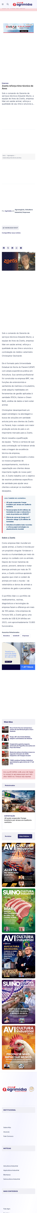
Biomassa (6, 1175)
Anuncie (6, 1132)
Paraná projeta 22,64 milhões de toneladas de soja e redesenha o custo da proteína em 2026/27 (18, 512)
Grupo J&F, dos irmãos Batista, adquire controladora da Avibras (21, 737)
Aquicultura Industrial (11, 1170)
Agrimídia (8, 211)
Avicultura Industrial (10, 1166)
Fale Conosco (8, 1136)
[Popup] (3, 4)
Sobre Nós (7, 1127)
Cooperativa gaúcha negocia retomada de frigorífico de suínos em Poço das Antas (22, 745)
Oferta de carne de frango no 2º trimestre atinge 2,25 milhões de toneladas (18, 519)
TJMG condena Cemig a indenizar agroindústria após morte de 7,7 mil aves (22, 762)
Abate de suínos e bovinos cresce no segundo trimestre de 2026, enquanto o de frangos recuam (22, 753)
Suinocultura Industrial (11, 1179)
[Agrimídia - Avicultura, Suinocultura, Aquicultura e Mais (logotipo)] (22, 4)
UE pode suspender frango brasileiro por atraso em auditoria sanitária (18, 504)
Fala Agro (6, 1209)
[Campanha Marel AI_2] (18, 656)
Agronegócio (19, 210)
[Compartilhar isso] (4, 248)
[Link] (18, 865)
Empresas (26, 212)
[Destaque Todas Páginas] (18, 28)
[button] (8, 4)
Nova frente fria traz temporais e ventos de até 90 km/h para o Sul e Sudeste (21, 729)
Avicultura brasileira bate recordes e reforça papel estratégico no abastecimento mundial (19, 527)
